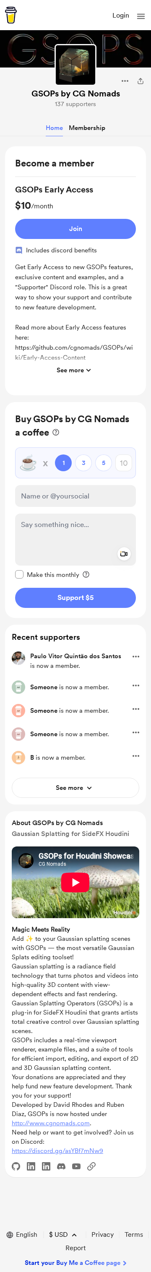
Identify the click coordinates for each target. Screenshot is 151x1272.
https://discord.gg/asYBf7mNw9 (57, 1151)
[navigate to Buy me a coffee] (11, 15)
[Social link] (91, 1166)
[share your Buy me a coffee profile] (140, 81)
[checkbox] (47, 574)
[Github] (16, 1166)
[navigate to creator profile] (75, 65)
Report (75, 1248)
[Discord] (61, 1166)
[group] (75, 281)
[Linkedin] (31, 1166)
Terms (134, 1234)
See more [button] (70, 370)
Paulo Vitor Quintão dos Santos (75, 656)
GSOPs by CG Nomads (75, 93)
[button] (141, 16)
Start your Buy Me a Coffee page (72, 1263)
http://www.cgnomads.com (51, 1123)
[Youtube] (76, 1166)
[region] (75, 270)
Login (120, 15)
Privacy (102, 1234)
